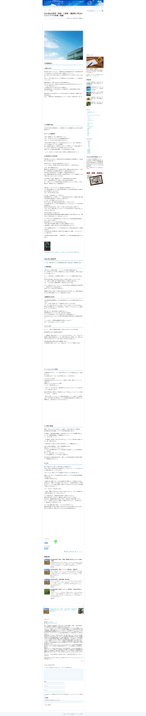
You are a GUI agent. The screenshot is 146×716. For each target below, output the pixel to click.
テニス (88, 121)
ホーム (44, 6)
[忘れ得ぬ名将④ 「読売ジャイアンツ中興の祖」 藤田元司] (47, 572)
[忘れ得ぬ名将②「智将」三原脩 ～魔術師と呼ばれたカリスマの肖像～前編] (47, 562)
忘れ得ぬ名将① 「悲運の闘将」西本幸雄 (59, 579)
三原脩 (66, 551)
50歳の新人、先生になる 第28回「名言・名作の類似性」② (97, 98)
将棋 (88, 125)
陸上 (88, 135)
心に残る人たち (90, 126)
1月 (89, 147)
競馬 (88, 131)
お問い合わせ (64, 6)
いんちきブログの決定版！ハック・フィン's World (64, 2)
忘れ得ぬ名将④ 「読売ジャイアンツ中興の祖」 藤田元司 (63, 569)
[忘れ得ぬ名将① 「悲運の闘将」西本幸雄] (47, 582)
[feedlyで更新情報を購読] (98, 1)
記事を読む (52, 566)
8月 (89, 142)
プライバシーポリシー (57, 6)
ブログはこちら (95, 75)
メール (46, 685)
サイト (45, 690)
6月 (89, 143)
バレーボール (90, 123)
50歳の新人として (91, 112)
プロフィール (49, 6)
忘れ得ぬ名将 (71, 551)
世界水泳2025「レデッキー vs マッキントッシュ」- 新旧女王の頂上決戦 (97, 88)
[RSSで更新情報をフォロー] (101, 1)
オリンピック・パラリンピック (93, 115)
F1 (87, 113)
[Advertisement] (63, 26)
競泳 (88, 130)
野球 (81, 18)
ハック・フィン (79, 551)
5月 (89, 144)
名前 (45, 681)
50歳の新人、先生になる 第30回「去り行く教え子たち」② (97, 83)
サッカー (89, 118)
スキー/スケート (90, 120)
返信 (82, 660)
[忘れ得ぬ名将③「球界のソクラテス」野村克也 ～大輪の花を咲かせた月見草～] (47, 592)
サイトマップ (70, 6)
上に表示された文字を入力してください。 (53, 700)
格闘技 (88, 128)
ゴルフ (88, 116)
